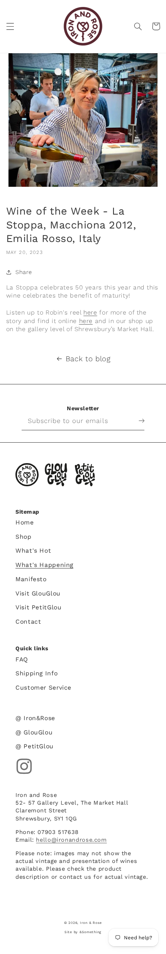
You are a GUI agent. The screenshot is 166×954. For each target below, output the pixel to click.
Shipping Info (36, 673)
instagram (24, 766)
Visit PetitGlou (38, 607)
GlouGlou (56, 474)
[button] (10, 26)
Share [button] (23, 272)
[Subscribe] (135, 421)
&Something (91, 932)
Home (24, 522)
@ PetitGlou (34, 746)
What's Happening (44, 564)
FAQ (21, 659)
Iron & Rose (27, 474)
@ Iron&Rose (35, 718)
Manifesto (31, 579)
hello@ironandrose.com (71, 839)
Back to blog (88, 358)
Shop (23, 536)
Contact (28, 621)
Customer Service (43, 687)
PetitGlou (85, 474)
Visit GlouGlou (38, 593)
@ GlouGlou (34, 732)
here (90, 312)
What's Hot (33, 550)
